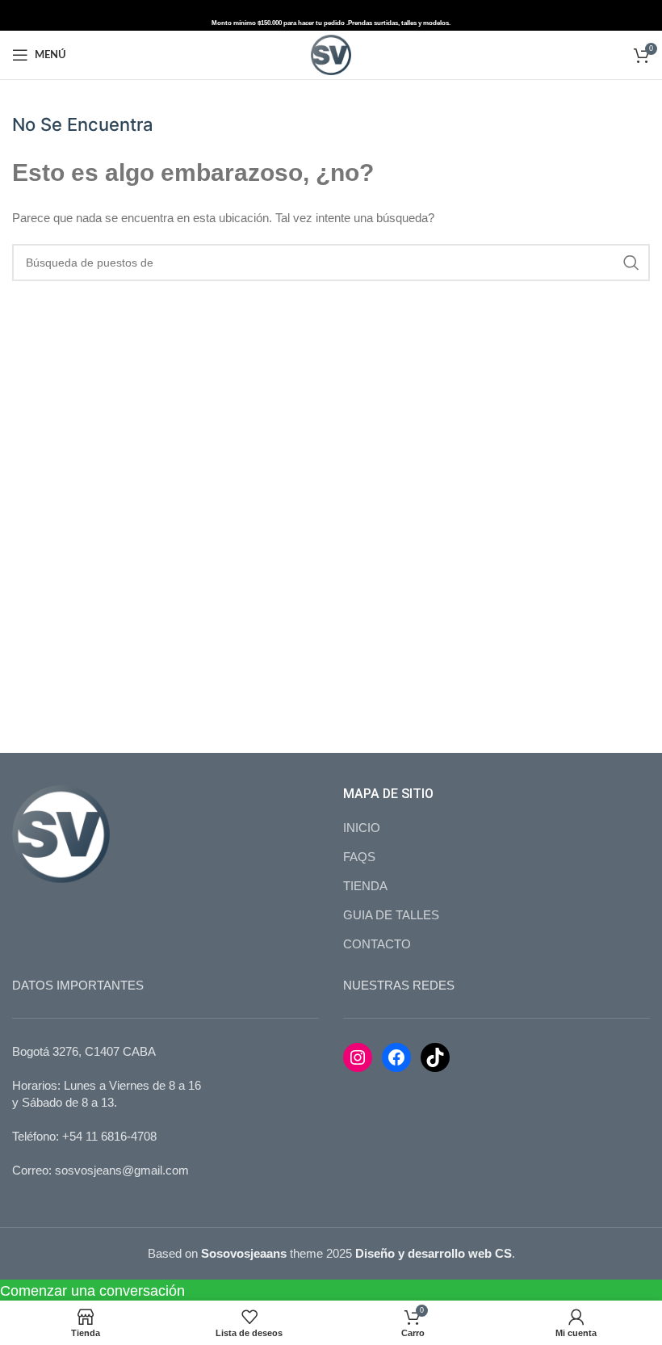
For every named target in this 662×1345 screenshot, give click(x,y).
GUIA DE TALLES (391, 915)
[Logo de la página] (331, 54)
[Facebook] (396, 1057)
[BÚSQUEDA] (631, 262)
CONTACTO (377, 944)
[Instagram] (357, 1057)
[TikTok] (435, 1057)
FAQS (359, 857)
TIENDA (365, 886)
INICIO (361, 827)
